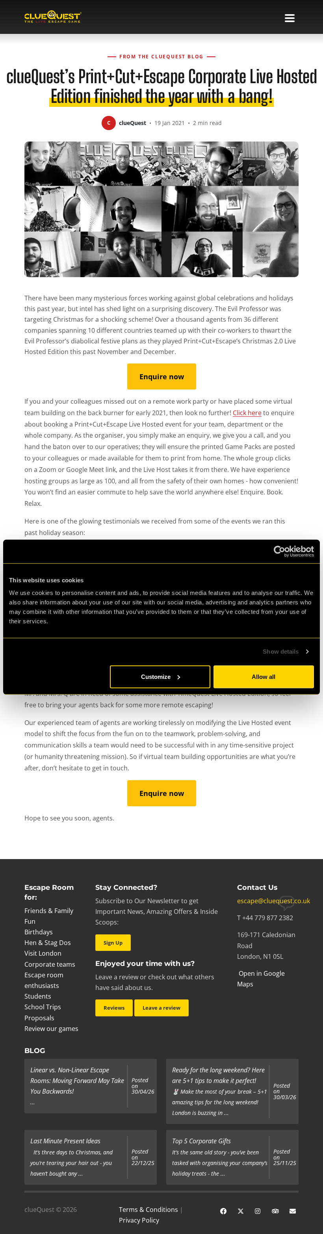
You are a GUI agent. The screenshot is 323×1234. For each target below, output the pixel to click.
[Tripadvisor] (275, 1210)
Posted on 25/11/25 (284, 1157)
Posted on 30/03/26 (284, 1091)
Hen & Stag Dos (47, 942)
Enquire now (161, 376)
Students (37, 996)
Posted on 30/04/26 (143, 1085)
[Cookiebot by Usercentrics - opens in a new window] (279, 551)
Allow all (263, 676)
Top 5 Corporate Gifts (201, 1141)
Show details (281, 651)
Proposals (39, 1018)
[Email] (293, 1210)
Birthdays (38, 932)
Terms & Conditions (148, 1209)
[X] (241, 1210)
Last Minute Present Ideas (65, 1141)
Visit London (42, 953)
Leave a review (161, 1007)
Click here (247, 412)
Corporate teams (49, 964)
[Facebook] (223, 1210)
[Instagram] (258, 1210)
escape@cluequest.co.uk (273, 901)
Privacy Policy (139, 1220)
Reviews (114, 1007)
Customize (156, 676)
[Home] (53, 17)
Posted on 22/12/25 (143, 1157)
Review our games (51, 1028)
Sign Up (113, 942)
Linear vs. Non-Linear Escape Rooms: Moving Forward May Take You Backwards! (77, 1081)
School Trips (42, 1007)
